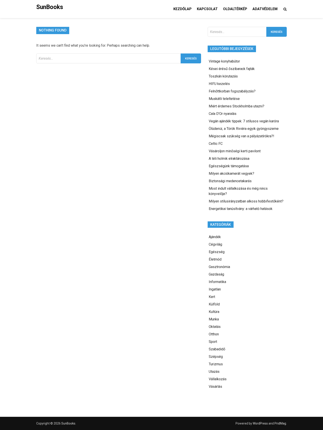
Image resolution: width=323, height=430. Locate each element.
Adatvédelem (265, 9)
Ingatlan (215, 289)
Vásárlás (215, 386)
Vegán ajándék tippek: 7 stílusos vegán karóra (244, 121)
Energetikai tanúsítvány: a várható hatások (240, 209)
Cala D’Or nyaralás (222, 114)
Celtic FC (216, 143)
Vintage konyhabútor (224, 61)
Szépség (216, 357)
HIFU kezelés (219, 84)
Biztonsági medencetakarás (230, 181)
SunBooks (49, 7)
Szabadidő (217, 349)
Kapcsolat (207, 9)
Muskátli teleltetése (224, 99)
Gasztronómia (219, 267)
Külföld (214, 304)
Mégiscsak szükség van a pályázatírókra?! (241, 136)
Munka (214, 319)
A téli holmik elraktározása (229, 158)
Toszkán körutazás (223, 76)
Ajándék (215, 237)
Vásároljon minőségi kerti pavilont (235, 151)
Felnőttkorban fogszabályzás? (232, 91)
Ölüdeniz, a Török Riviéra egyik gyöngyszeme (244, 129)
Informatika (217, 282)
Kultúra (214, 312)
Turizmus (216, 364)
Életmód (215, 259)
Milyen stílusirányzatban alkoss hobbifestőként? (246, 201)
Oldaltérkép (235, 9)
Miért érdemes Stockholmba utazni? (236, 106)
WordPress (260, 423)
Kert (212, 297)
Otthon (214, 334)
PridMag (280, 423)
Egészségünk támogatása (229, 166)
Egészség (217, 252)
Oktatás (215, 327)
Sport (213, 342)
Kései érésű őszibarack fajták (232, 69)
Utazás (214, 371)
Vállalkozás (218, 379)
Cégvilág (215, 244)
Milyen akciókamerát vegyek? (231, 173)
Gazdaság (216, 274)
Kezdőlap (182, 9)
